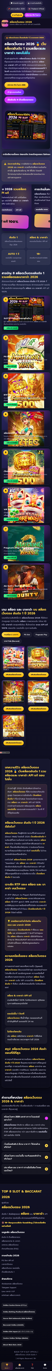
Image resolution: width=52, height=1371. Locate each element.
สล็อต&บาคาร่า (19, 1366)
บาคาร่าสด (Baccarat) (11, 641)
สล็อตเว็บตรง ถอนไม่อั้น (11, 1268)
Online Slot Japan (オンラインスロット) (18, 1331)
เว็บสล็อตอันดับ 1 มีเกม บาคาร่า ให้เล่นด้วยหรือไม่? (25, 1145)
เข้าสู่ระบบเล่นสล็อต (14, 92)
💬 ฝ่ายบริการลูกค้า (17, 3)
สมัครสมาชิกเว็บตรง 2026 (16, 85)
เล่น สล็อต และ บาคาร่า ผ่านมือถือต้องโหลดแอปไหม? (25, 1169)
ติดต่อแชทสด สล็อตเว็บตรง (12, 1284)
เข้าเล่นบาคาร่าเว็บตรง (14, 743)
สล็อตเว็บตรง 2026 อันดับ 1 (26, 1354)
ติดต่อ (45, 1366)
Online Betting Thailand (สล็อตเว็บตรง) (19, 1312)
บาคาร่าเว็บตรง (7, 1264)
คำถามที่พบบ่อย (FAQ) (10, 1248)
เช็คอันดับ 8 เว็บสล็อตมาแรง (20, 99)
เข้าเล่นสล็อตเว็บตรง (13, 674)
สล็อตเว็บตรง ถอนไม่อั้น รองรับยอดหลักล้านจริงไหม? (25, 1157)
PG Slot (27, 635)
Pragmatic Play (41, 635)
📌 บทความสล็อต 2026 (16, 9)
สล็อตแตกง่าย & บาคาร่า (11, 1241)
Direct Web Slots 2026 (12, 1345)
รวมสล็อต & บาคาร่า (11, 635)
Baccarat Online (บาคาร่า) (13, 1325)
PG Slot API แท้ (8, 1260)
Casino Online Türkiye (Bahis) (15, 1338)
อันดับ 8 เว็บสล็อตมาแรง (11, 1237)
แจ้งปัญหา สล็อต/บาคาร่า (11, 1295)
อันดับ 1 (7, 1366)
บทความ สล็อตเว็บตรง (10, 1245)
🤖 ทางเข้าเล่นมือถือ (34, 3)
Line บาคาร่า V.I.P (8, 1291)
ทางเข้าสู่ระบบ (17, 15)
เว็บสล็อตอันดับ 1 (8, 1272)
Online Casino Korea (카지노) (14, 1305)
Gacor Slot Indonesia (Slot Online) (17, 1318)
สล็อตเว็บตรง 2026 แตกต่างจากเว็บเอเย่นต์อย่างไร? (25, 1118)
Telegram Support (9, 1287)
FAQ (32, 1366)
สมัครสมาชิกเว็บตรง (33, 15)
